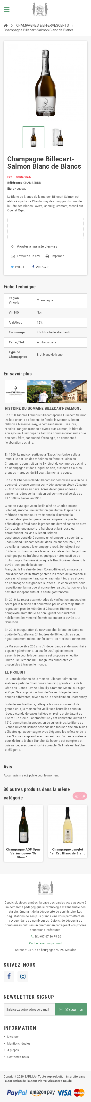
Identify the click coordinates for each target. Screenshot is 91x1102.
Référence (15, 183)
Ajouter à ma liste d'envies (37, 246)
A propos (13, 1050)
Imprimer (58, 256)
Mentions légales (19, 1043)
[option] (23, 833)
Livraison (13, 1036)
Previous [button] (76, 796)
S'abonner (73, 1009)
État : (10, 188)
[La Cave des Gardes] (40, 10)
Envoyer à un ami (28, 256)
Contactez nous (18, 1057)
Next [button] (83, 796)
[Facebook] (9, 976)
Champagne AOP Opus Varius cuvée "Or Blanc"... (23, 853)
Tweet (19, 267)
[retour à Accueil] (6, 25)
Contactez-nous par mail (45, 943)
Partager (42, 267)
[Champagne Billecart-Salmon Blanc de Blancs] (33, 137)
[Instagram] (22, 976)
